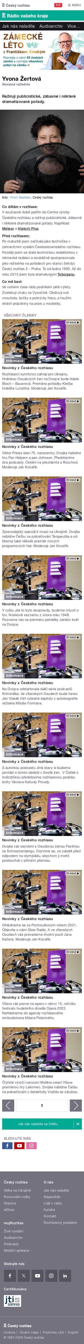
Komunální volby (17, 1197)
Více (73, 26)
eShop (9, 1210)
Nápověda (52, 1197)
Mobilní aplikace (17, 1250)
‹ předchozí (8, 1106)
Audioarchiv (51, 26)
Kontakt (50, 1216)
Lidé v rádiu (53, 1203)
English (73, 1332)
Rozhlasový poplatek (60, 1223)
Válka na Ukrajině (17, 1190)
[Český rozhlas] (16, 5)
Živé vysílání (13, 1231)
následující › (76, 1106)
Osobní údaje (29, 1332)
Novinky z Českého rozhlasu (27, 368)
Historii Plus (28, 229)
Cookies (9, 1332)
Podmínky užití (53, 1332)
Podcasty (11, 1244)
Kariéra (49, 1210)
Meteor (8, 229)
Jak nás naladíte (18, 26)
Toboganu (66, 274)
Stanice (10, 1203)
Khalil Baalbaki (20, 197)
